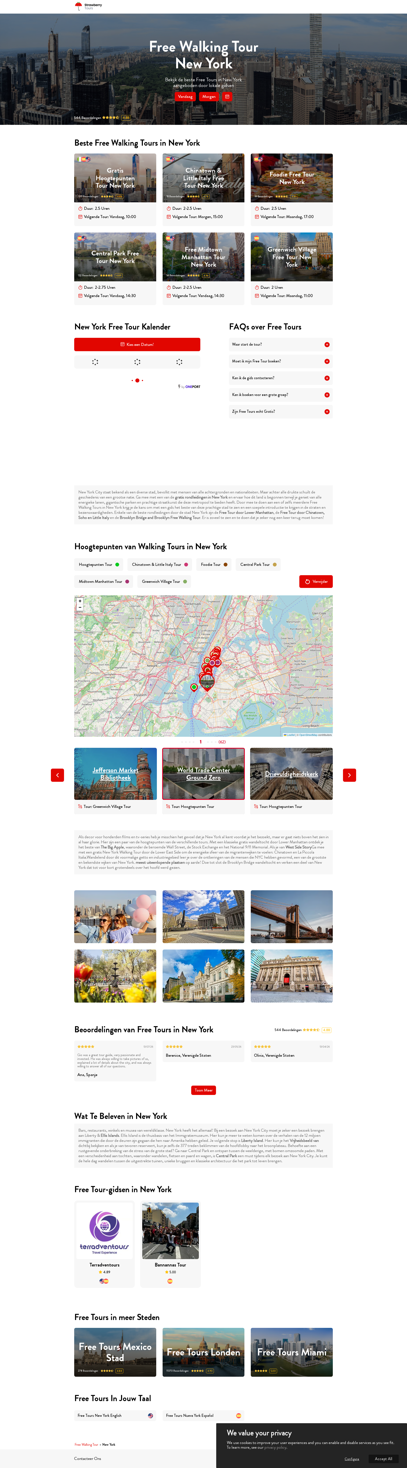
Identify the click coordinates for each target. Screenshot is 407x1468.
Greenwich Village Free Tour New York (292, 257)
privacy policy (275, 1447)
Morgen (209, 96)
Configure (352, 1459)
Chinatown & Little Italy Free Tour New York (203, 178)
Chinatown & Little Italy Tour (156, 564)
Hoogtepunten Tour (95, 564)
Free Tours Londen (203, 1352)
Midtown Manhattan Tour (100, 581)
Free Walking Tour (86, 1445)
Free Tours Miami (292, 1352)
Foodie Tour (210, 564)
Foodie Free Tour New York (291, 178)
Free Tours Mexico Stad (115, 1352)
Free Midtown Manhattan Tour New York (203, 257)
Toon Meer (204, 1090)
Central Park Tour (255, 564)
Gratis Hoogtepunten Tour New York (115, 178)
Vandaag (185, 96)
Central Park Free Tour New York (115, 257)
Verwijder (320, 581)
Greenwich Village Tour (161, 581)
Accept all (383, 1459)
